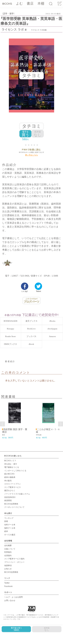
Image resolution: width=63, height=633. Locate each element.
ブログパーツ (31, 300)
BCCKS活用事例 (11, 504)
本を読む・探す (10, 464)
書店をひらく (9, 490)
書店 (30, 3)
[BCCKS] (7, 3)
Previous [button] (2, 423)
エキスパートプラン (12, 484)
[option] (14, 419)
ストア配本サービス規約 (14, 559)
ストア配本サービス (12, 487)
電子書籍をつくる (11, 467)
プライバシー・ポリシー (14, 562)
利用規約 (8, 552)
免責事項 (8, 565)
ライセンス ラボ (13, 29)
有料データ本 (9, 525)
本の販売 (8, 481)
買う (25, 133)
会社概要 (8, 545)
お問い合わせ (9, 600)
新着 (6, 521)
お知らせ (8, 569)
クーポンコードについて (14, 507)
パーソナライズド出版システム (17, 494)
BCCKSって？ (10, 461)
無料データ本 (9, 528)
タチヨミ (31, 126)
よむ (19, 3)
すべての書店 (9, 535)
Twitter (7, 583)
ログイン (59, 4)
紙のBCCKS (9, 474)
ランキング (8, 518)
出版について (9, 549)
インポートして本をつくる (15, 471)
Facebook (8, 586)
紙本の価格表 (9, 477)
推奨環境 (8, 500)
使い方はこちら (31, 155)
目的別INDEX (9, 497)
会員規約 (8, 555)
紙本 (6, 531)
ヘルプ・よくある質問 (13, 597)
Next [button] (60, 423)
